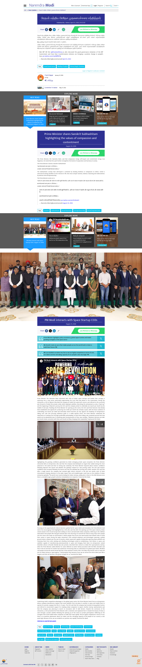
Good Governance (49, 66)
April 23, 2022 (67, 59)
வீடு (25, 10)
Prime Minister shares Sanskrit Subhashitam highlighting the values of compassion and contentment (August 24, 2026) (35, 121)
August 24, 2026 (68, 203)
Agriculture (41, 635)
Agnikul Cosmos (68, 635)
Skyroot (50, 635)
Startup (56, 627)
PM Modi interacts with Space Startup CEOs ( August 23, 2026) (35, 241)
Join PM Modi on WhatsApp (88, 29)
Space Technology (76, 627)
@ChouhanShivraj (56, 52)
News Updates (32, 10)
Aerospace (58, 635)
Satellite (70, 631)
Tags (39, 66)
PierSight (41, 639)
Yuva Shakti (61, 631)
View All (53, 124)
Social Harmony (67, 210)
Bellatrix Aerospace (52, 639)
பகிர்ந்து (49, 80)
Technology (65, 627)
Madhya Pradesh (62, 66)
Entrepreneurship (79, 210)
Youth (54, 631)
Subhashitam (55, 210)
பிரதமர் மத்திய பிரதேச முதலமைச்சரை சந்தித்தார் (71, 18)
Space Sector (48, 627)
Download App (102, 123)
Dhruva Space (89, 635)
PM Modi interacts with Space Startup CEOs (71, 320)
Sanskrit (46, 210)
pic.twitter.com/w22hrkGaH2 (70, 200)
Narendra (41, 5)
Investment (88, 627)
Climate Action (79, 631)
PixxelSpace (79, 635)
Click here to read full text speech (46, 621)
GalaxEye (99, 635)
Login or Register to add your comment (93, 71)
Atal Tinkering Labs (44, 631)
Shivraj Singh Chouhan (77, 66)
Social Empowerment (94, 210)
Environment (91, 631)
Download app (4, 663)
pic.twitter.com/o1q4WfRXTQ (52, 56)
